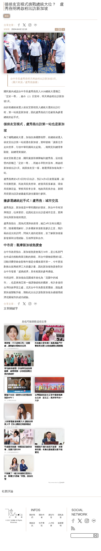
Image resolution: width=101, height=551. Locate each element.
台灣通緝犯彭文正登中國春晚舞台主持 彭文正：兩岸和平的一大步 (48, 397)
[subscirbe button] (95, 536)
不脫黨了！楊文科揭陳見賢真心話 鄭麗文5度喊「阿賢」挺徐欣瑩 (18, 476)
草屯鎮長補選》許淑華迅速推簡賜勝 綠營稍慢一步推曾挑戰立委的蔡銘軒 (18, 371)
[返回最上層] (93, 543)
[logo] (13, 513)
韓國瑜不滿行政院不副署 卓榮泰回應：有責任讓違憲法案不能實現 (48, 449)
